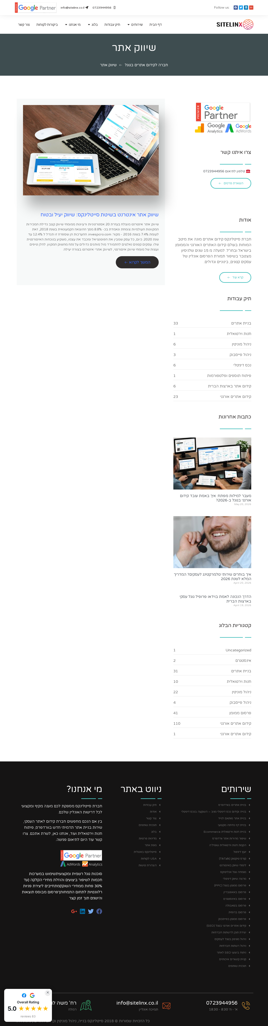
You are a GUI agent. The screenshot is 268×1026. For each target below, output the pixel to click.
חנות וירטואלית (239, 333)
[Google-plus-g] (251, 7)
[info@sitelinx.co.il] (166, 1005)
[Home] (227, 24)
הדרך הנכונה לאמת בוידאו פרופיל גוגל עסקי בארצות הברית (215, 599)
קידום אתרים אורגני (235, 396)
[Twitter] (241, 7)
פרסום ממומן (240, 713)
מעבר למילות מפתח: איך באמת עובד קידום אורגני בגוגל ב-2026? (215, 498)
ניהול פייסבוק (240, 354)
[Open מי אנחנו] (66, 24)
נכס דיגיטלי (242, 365)
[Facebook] (236, 7)
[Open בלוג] (89, 24)
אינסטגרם (243, 660)
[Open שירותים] (128, 24)
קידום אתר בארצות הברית (229, 386)
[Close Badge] (47, 992)
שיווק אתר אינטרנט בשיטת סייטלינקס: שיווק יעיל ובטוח (99, 215)
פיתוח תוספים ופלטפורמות (229, 375)
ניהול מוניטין (241, 344)
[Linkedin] (246, 7)
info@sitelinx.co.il (137, 1003)
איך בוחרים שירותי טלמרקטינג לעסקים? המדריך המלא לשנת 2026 (212, 576)
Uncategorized (238, 650)
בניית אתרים (241, 323)
